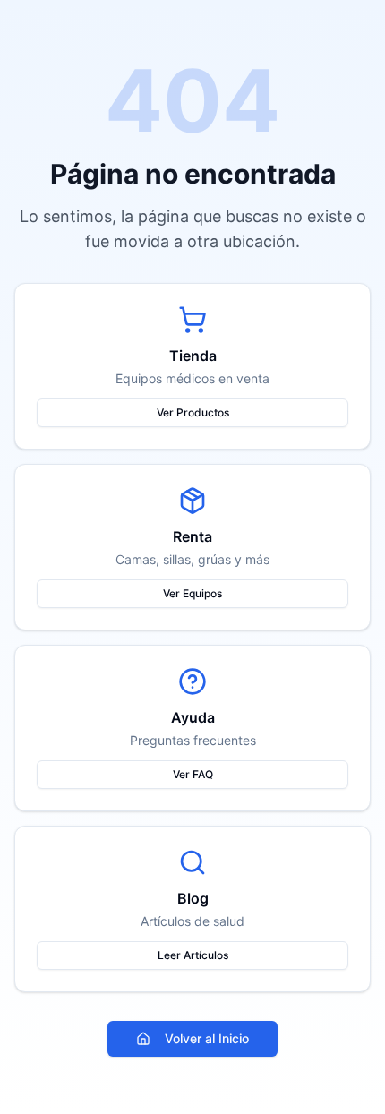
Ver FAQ (193, 774)
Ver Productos (193, 412)
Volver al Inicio (207, 1038)
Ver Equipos (192, 593)
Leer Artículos (193, 955)
